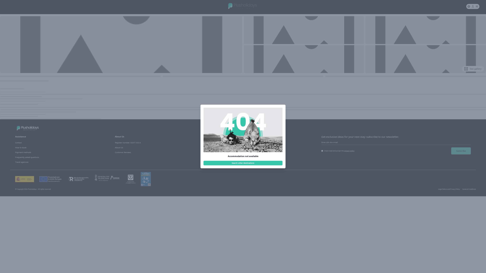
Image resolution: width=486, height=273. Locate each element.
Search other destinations (243, 163)
